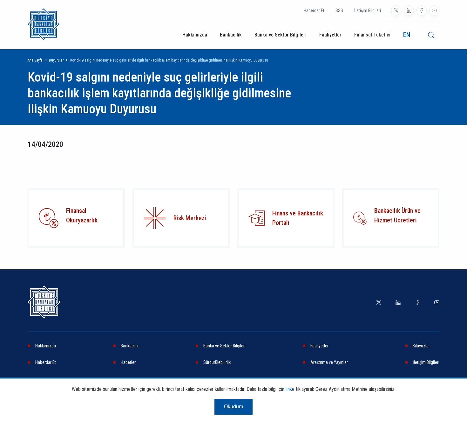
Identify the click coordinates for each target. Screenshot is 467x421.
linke (290, 389)
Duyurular (56, 60)
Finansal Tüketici (372, 35)
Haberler (128, 362)
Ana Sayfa (35, 60)
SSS (339, 10)
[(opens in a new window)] (396, 10)
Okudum (233, 406)
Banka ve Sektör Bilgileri (280, 35)
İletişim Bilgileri (367, 10)
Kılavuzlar (421, 345)
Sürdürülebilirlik (217, 362)
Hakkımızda (194, 35)
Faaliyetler (330, 35)
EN (406, 35)
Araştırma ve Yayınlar (329, 362)
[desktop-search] (431, 35)
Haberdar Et (314, 10)
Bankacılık (231, 35)
